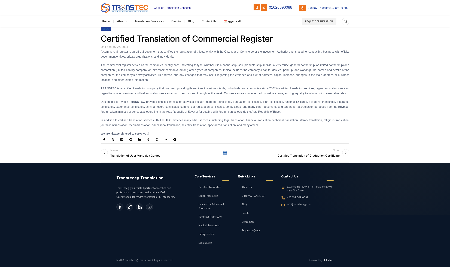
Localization (205, 243)
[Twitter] (129, 206)
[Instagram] (149, 206)
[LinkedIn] (139, 206)
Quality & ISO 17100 (253, 196)
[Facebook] (119, 206)
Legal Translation (208, 196)
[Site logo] (124, 7)
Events (245, 213)
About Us (247, 187)
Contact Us (248, 222)
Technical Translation (210, 217)
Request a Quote (251, 230)
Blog (244, 204)
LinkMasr (328, 260)
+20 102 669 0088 (298, 197)
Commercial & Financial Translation (211, 206)
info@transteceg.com (299, 204)
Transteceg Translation (140, 178)
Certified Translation (210, 187)
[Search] (345, 21)
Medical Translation (209, 225)
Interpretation (207, 234)
